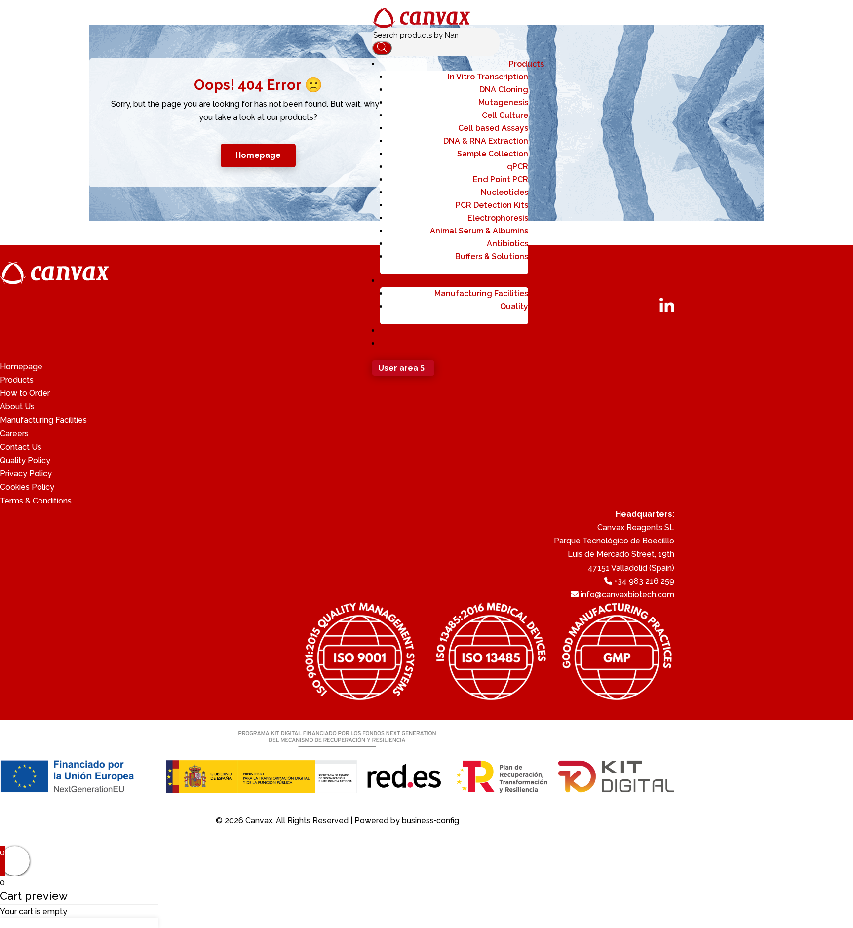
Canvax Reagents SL (635, 527)
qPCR (517, 166)
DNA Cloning (503, 89)
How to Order (25, 393)
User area (398, 368)
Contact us (523, 330)
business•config (430, 820)
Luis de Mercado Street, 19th (621, 554)
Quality (514, 306)
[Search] (382, 48)
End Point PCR (500, 179)
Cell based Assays (493, 128)
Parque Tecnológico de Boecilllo (614, 540)
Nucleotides (504, 192)
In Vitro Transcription (488, 76)
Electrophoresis (497, 218)
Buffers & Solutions (491, 256)
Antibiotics (507, 243)
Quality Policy (25, 460)
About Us (17, 406)
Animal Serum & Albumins (479, 230)
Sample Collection (492, 153)
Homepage (21, 366)
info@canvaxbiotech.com (627, 594)
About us (526, 280)
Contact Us (20, 447)
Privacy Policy (26, 473)
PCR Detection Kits (492, 205)
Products (526, 64)
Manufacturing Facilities (481, 293)
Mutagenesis (503, 102)
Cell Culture (505, 115)
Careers (14, 433)
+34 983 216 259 (644, 581)
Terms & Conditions (36, 500)
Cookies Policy (27, 487)
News (533, 343)
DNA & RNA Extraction (485, 141)
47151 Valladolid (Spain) (631, 568)
